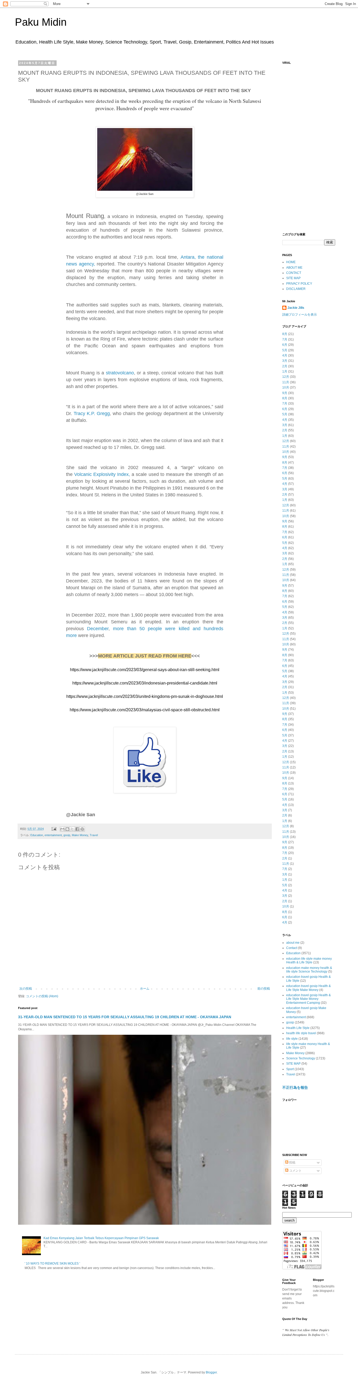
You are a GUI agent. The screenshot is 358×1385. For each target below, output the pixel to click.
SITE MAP (293, 278)
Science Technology (300, 1058)
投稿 (291, 1162)
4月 (284, 355)
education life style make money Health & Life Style (309, 960)
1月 (284, 371)
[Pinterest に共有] (82, 829)
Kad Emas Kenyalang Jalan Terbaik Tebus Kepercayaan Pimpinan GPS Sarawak (101, 1238)
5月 (284, 350)
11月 (285, 382)
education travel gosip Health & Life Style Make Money (308, 987)
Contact (291, 948)
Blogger (211, 1372)
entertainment (53, 835)
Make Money (80, 835)
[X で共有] (72, 829)
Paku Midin (41, 22)
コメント (295, 1170)
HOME (291, 262)
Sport (290, 1069)
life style (292, 1039)
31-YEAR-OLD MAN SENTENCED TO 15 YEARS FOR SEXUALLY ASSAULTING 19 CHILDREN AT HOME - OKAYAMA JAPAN (124, 1017)
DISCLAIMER (296, 289)
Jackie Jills (296, 308)
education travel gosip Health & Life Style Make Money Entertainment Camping (308, 999)
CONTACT (293, 273)
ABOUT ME (294, 267)
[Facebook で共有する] (77, 829)
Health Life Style (298, 1028)
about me (293, 942)
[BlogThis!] (67, 829)
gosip (66, 835)
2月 (284, 366)
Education (36, 835)
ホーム (144, 988)
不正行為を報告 (295, 1087)
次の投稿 (25, 988)
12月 (285, 377)
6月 (284, 345)
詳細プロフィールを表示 (299, 314)
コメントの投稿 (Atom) (42, 996)
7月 (284, 339)
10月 (285, 387)
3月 (284, 361)
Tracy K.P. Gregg (92, 413)
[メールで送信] (62, 829)
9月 (284, 393)
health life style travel (301, 1033)
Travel (94, 835)
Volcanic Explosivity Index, (102, 474)
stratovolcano (120, 372)
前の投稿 (263, 988)
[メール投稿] (53, 828)
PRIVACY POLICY (299, 283)
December (98, 628)
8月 (284, 334)
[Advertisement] (308, 146)
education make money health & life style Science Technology (309, 969)
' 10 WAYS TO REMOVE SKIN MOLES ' (52, 1263)
